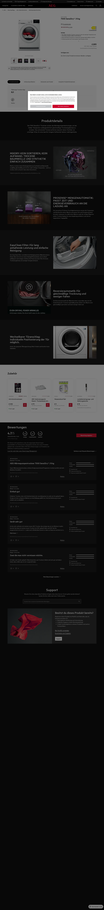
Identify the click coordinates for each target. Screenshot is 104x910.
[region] (52, 100)
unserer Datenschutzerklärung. (46, 102)
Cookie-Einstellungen (41, 106)
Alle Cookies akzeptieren (63, 106)
